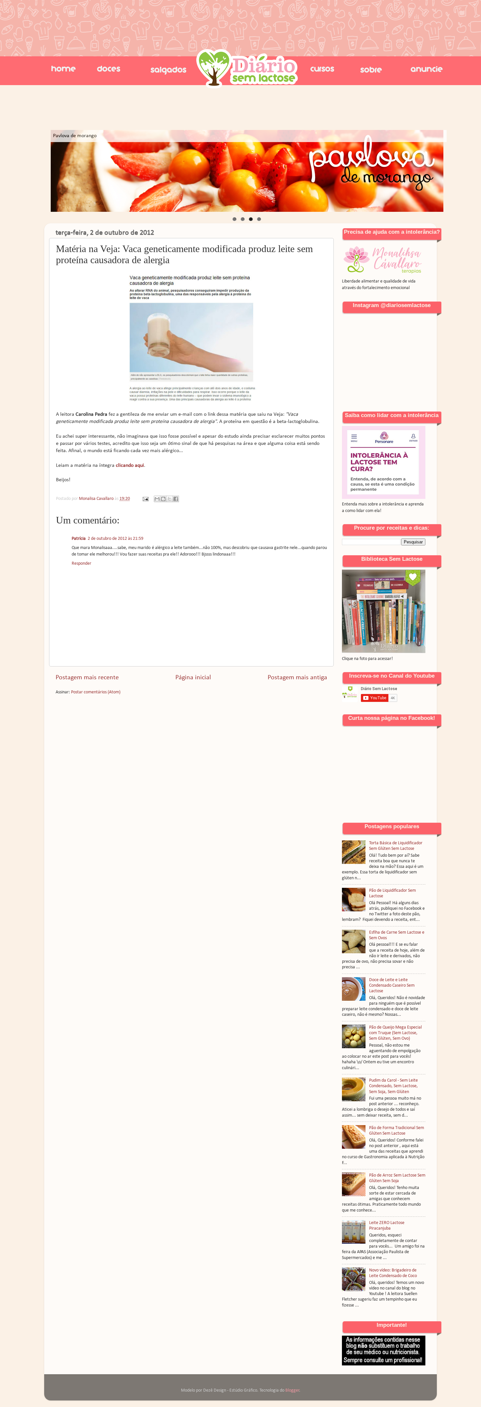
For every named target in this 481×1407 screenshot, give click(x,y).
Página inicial (193, 677)
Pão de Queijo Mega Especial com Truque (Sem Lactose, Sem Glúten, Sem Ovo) (395, 1033)
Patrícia (79, 538)
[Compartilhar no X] (169, 499)
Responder (81, 563)
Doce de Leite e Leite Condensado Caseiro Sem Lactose (392, 986)
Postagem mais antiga (297, 677)
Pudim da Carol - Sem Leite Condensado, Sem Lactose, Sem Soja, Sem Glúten (393, 1086)
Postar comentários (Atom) (95, 692)
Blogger (292, 1390)
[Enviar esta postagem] (145, 498)
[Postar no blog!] (163, 499)
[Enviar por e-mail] (157, 499)
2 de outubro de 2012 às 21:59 (115, 538)
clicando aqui (130, 465)
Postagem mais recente (87, 677)
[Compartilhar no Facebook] (175, 499)
